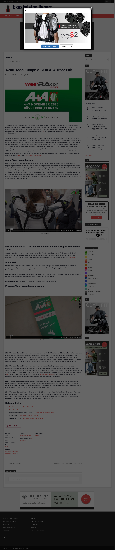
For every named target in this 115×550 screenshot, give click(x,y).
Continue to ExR (67, 46)
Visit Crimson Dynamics (50, 46)
